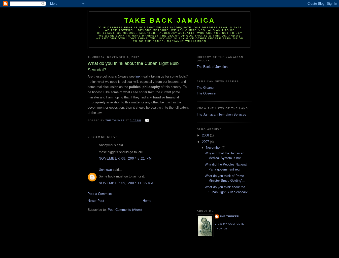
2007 (206, 142)
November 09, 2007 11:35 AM (126, 183)
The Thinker (229, 216)
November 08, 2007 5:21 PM (125, 158)
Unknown (105, 170)
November (214, 147)
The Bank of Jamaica (212, 67)
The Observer (206, 93)
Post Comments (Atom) (125, 210)
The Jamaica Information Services (221, 114)
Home (147, 201)
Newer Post (96, 201)
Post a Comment (100, 194)
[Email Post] (146, 120)
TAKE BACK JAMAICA (169, 20)
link (138, 76)
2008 (206, 135)
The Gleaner (205, 87)
